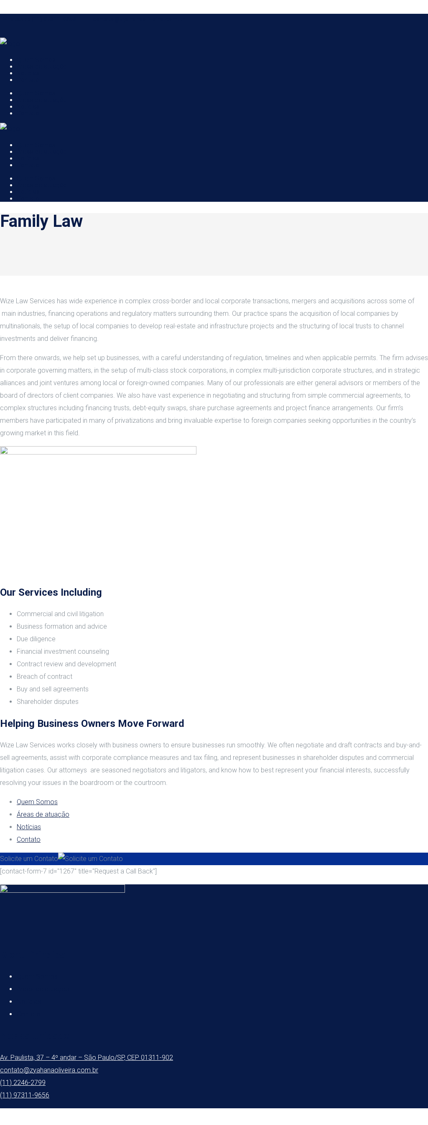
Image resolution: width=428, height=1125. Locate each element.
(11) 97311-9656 (24, 1095)
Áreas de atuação (43, 814)
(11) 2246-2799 (23, 1083)
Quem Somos (37, 802)
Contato (29, 839)
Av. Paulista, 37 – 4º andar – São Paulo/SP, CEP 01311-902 (86, 1058)
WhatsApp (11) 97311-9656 (39, 19)
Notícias (29, 827)
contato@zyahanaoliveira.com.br (138, 19)
